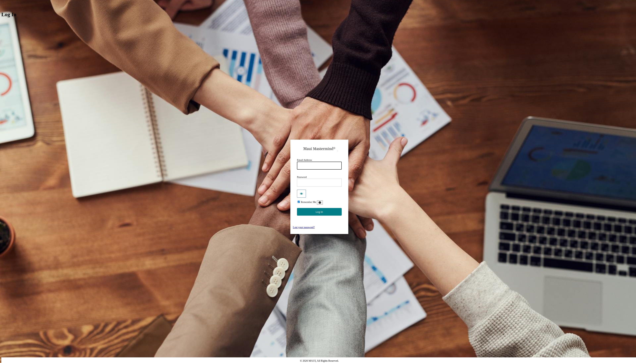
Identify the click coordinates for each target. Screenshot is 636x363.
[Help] (320, 202)
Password (302, 177)
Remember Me (308, 202)
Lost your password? (304, 227)
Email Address (304, 160)
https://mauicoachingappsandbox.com (319, 149)
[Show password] (301, 194)
